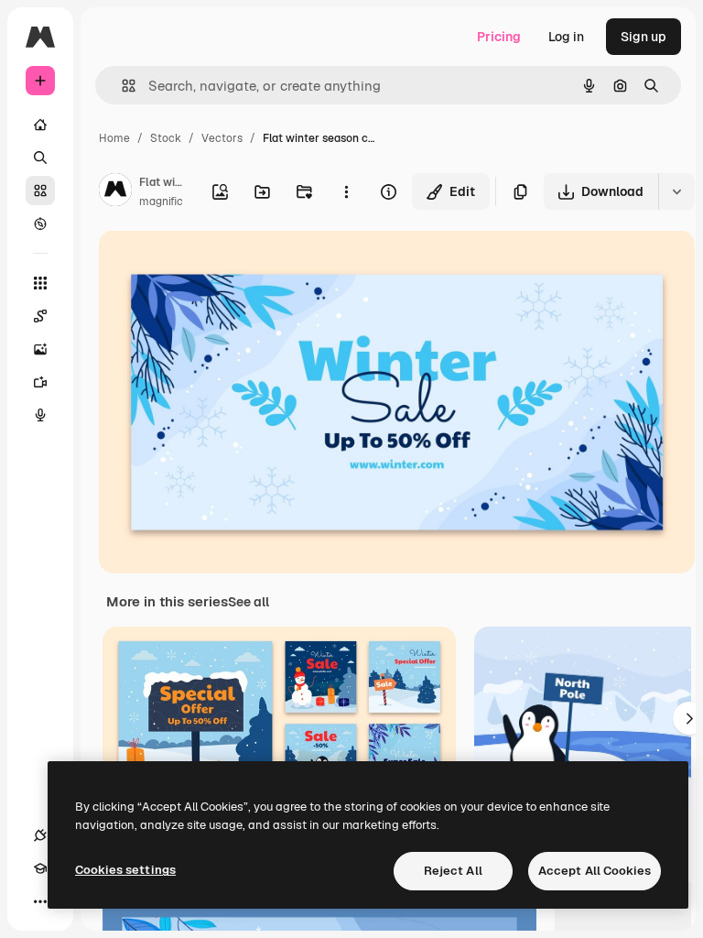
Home (114, 138)
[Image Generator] (40, 349)
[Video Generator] (40, 382)
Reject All (453, 870)
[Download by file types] (676, 191)
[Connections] (40, 835)
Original (216, 265)
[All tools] (40, 283)
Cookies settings (125, 870)
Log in (566, 36)
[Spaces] (40, 316)
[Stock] (40, 190)
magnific (161, 201)
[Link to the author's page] (115, 192)
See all (248, 602)
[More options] (346, 191)
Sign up (643, 36)
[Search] (40, 157)
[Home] (40, 124)
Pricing (499, 36)
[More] (40, 901)
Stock (165, 138)
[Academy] (40, 868)
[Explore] (40, 223)
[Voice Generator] (40, 415)
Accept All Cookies (594, 870)
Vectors (222, 138)
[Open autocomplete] (121, 86)
